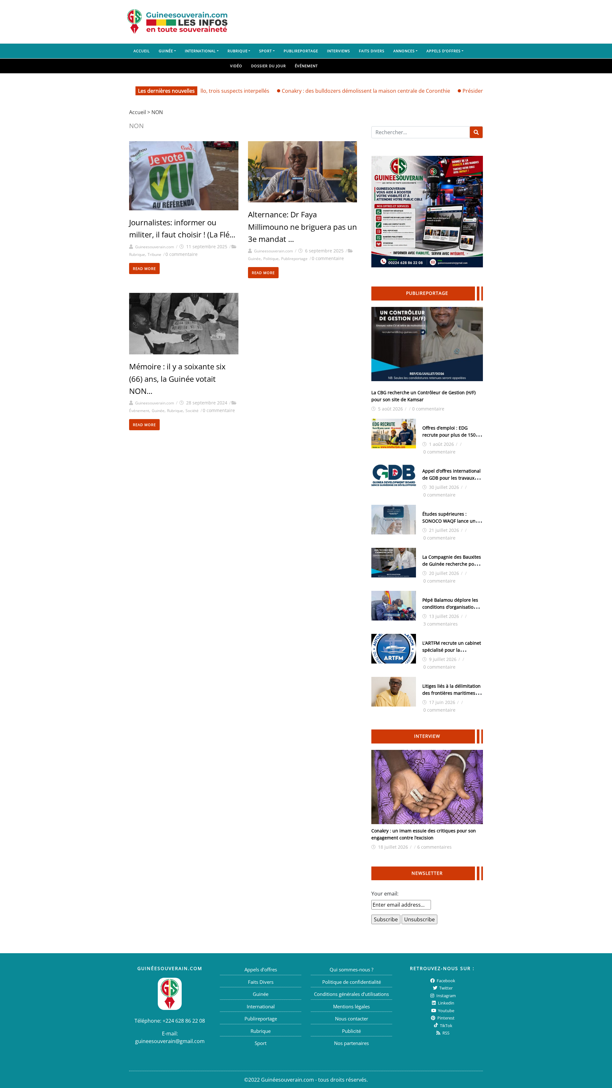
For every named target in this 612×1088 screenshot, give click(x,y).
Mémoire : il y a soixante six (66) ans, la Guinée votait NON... (177, 378)
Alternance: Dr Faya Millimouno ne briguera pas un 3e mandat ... (302, 226)
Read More (144, 268)
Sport (265, 50)
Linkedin (445, 1003)
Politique (271, 258)
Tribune (154, 254)
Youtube (445, 1010)
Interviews (338, 50)
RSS (445, 1033)
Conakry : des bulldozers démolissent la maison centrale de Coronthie (342, 90)
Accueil (142, 50)
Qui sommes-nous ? (351, 969)
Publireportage (301, 50)
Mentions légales (351, 1006)
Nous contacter (351, 1018)
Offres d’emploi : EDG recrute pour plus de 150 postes (449, 435)
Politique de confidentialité (351, 981)
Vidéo (236, 65)
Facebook (445, 980)
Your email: (384, 893)
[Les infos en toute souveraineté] (177, 21)
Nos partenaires (351, 1043)
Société (192, 410)
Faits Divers (371, 50)
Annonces (404, 50)
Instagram (445, 995)
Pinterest (445, 1018)
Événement (306, 65)
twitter (445, 988)
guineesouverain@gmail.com (170, 1040)
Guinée (166, 50)
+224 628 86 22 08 (184, 1020)
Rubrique (238, 50)
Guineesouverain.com (154, 247)
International (200, 50)
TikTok (445, 1025)
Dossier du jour (268, 65)
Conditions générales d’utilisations (351, 994)
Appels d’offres (443, 50)
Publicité (351, 1030)
